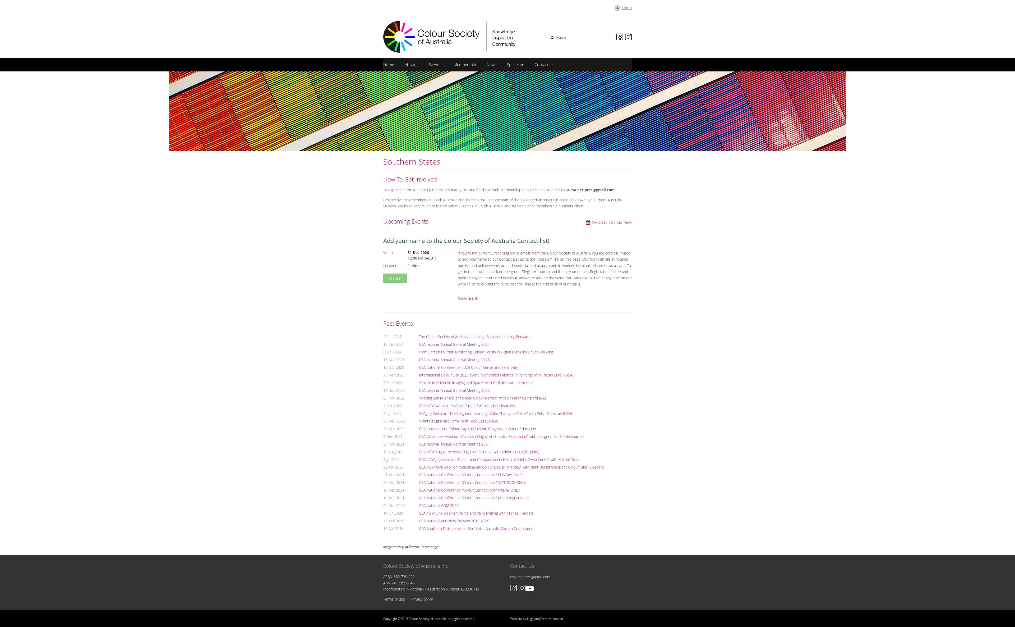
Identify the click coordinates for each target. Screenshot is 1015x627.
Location (390, 265)
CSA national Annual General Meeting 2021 (454, 444)
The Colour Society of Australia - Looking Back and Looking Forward (474, 336)
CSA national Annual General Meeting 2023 (454, 359)
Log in (627, 7)
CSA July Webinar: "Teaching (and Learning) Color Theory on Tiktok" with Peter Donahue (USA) (495, 413)
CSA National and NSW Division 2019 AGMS (455, 520)
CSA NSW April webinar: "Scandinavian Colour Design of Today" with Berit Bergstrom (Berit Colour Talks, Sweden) (511, 467)
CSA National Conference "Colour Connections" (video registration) (474, 497)
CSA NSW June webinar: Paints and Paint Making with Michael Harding (476, 513)
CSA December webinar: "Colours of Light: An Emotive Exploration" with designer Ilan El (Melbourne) (501, 436)
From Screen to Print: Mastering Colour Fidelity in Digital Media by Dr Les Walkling (486, 352)
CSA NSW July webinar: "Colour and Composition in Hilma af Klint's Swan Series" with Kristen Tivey (499, 459)
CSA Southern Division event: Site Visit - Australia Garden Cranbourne (476, 528)
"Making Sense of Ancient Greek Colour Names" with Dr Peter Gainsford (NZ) (482, 398)
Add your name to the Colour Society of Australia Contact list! (466, 240)
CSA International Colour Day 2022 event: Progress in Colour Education (477, 428)
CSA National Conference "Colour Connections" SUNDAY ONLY (470, 474)
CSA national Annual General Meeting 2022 (454, 390)
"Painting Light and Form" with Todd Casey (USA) (458, 421)
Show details (468, 299)
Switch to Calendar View (612, 222)
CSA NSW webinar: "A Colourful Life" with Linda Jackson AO (467, 405)
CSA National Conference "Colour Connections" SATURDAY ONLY (472, 482)
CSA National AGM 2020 (439, 505)
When (388, 252)
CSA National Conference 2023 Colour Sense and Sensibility (468, 367)
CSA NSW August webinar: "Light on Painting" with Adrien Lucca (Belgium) (479, 451)
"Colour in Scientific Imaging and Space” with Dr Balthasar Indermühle (476, 382)
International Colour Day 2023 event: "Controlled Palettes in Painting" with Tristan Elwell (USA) (496, 375)
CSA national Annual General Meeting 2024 (454, 344)
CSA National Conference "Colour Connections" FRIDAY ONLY (469, 490)
